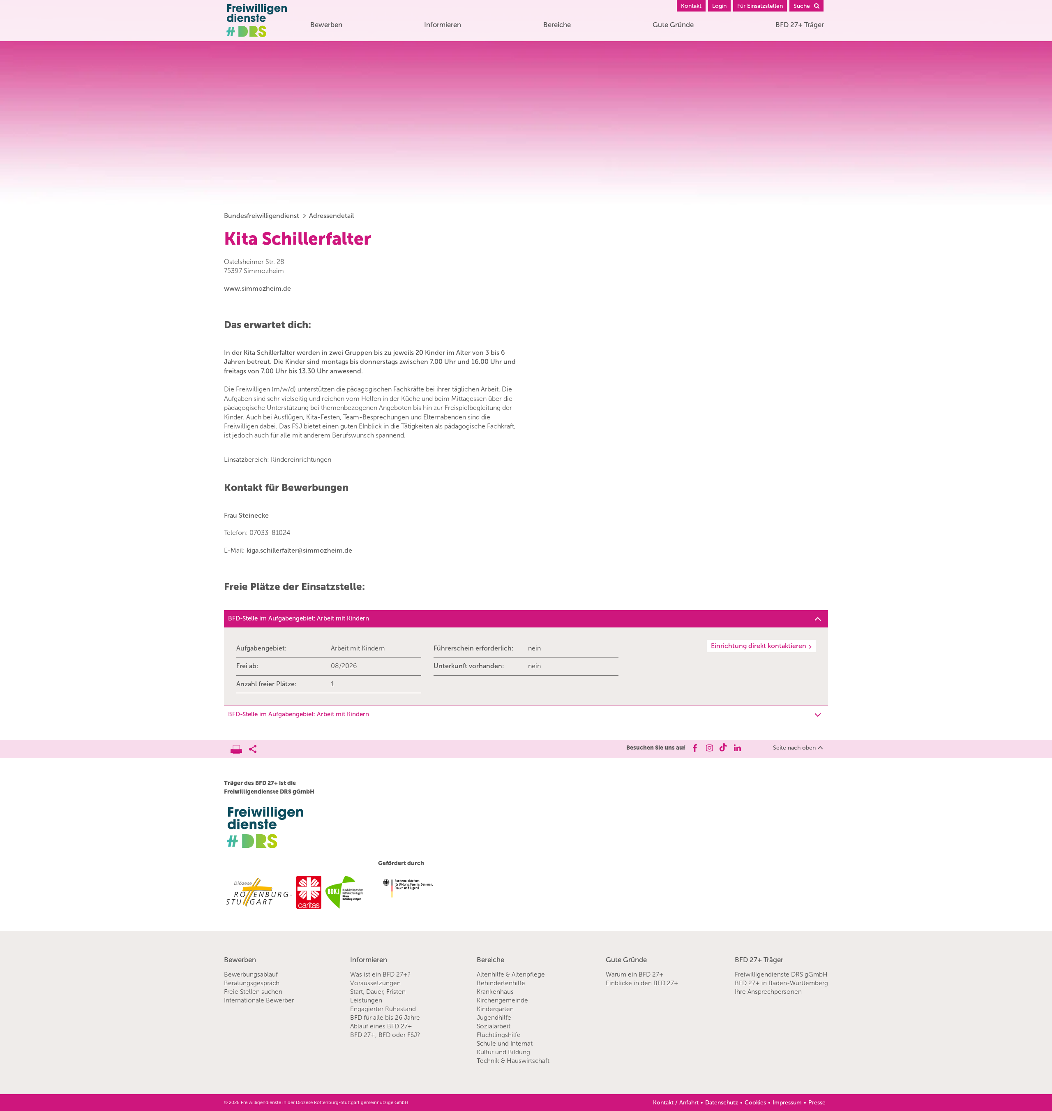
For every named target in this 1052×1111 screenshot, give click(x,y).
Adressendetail (331, 216)
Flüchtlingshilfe (499, 1035)
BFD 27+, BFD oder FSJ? (385, 1035)
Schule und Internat (505, 1043)
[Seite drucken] (240, 747)
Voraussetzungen (375, 983)
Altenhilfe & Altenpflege (511, 974)
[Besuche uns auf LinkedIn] (737, 748)
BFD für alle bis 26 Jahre (385, 1017)
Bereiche (557, 25)
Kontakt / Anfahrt (676, 1102)
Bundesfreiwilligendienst (261, 216)
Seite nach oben (794, 747)
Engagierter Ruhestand (383, 1009)
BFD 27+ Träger (799, 25)
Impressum (787, 1102)
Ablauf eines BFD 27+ (381, 1026)
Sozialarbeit (493, 1026)
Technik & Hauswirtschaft (513, 1061)
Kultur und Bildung (503, 1052)
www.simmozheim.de (257, 288)
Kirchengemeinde (502, 1000)
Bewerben (326, 25)
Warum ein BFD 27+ (635, 974)
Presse (817, 1102)
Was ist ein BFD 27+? (380, 974)
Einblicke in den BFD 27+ (642, 983)
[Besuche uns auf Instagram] (709, 748)
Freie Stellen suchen (253, 991)
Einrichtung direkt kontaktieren (758, 646)
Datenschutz (721, 1102)
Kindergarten (495, 1009)
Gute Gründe (673, 25)
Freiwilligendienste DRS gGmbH (781, 974)
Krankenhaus (495, 991)
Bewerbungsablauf (251, 974)
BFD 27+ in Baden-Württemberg (781, 983)
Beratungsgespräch (251, 983)
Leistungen (366, 1000)
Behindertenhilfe (501, 983)
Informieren (442, 25)
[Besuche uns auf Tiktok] (723, 748)
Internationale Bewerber (259, 1000)
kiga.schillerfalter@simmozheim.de (299, 550)
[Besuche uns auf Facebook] (694, 748)
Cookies (755, 1102)
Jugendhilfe (494, 1017)
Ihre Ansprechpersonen (768, 991)
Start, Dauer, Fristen (378, 991)
